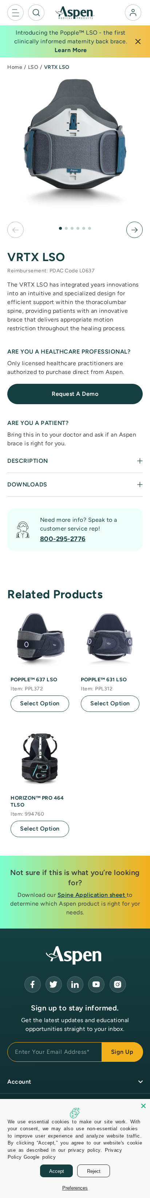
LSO (33, 67)
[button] (15, 12)
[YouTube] (75, 984)
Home (14, 67)
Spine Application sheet (92, 894)
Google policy (40, 1156)
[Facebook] (32, 984)
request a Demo (75, 393)
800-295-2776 (63, 539)
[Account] (133, 12)
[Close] (138, 41)
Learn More (71, 50)
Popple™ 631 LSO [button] (104, 680)
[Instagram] (118, 984)
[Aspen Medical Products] (75, 12)
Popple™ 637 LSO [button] (34, 680)
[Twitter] (54, 984)
